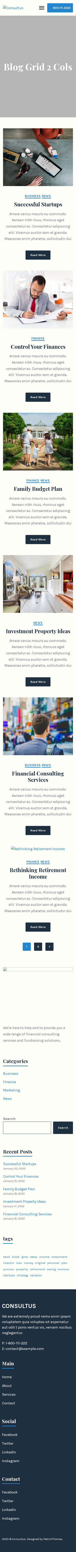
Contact (8, 1403)
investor (8, 1263)
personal (53, 1263)
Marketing (11, 1090)
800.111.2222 (61, 8)
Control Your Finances (38, 346)
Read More (38, 255)
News (46, 196)
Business (33, 196)
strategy (22, 1275)
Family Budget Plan (38, 489)
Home (7, 1377)
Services (9, 1394)
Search (9, 1118)
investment (59, 1257)
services (63, 1269)
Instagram (10, 1461)
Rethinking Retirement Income (38, 873)
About (7, 1385)
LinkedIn (9, 1452)
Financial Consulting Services (38, 776)
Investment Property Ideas (38, 631)
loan (19, 1263)
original (40, 1263)
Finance (38, 338)
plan (64, 1263)
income (44, 1257)
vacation (36, 1275)
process (8, 1269)
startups (9, 1275)
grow (24, 1257)
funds (16, 1257)
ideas (33, 1257)
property (22, 1269)
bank (6, 1257)
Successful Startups (38, 204)
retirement (37, 1269)
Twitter (7, 1443)
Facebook (10, 1434)
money (28, 1263)
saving (51, 1269)
